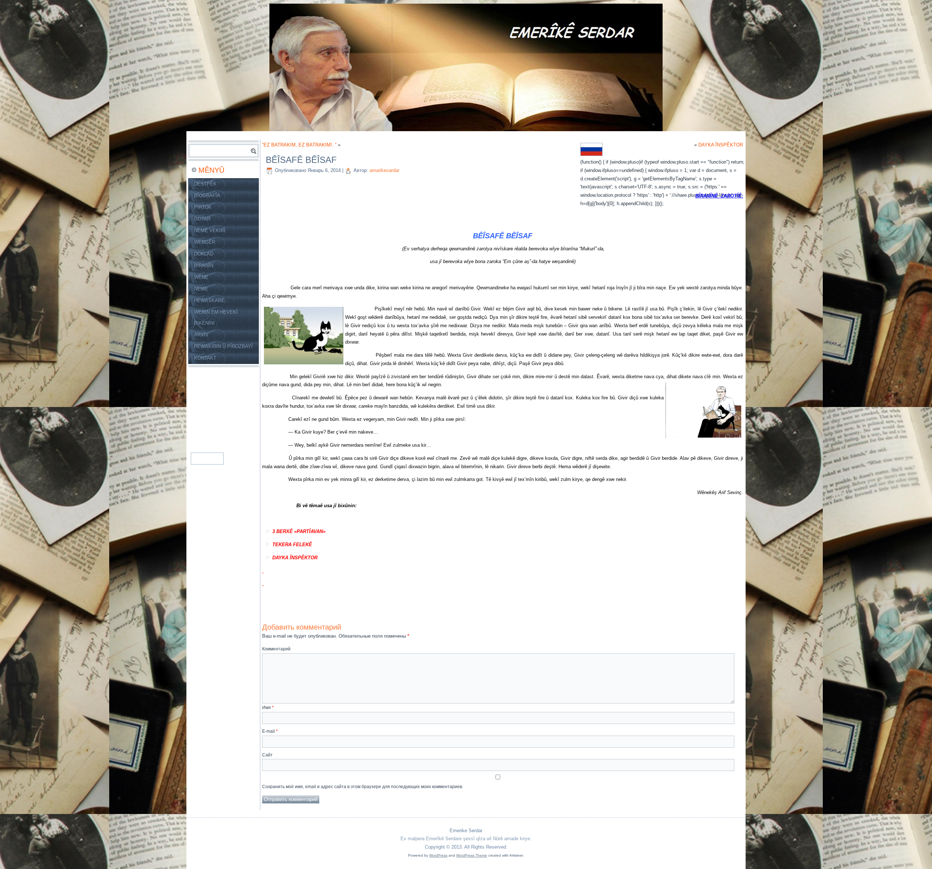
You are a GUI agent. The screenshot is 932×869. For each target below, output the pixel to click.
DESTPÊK (205, 184)
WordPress (438, 855)
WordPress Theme (471, 855)
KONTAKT (205, 358)
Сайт (267, 755)
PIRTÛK (203, 207)
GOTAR (202, 219)
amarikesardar (384, 170)
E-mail (270, 731)
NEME (201, 288)
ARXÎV (201, 334)
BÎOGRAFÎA (207, 195)
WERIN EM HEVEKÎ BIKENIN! (216, 317)
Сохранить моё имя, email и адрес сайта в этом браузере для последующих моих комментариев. (362, 786)
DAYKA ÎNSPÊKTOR (720, 145)
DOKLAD (203, 254)
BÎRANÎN (203, 265)
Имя (268, 707)
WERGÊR (204, 242)
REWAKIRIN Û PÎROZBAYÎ (223, 346)
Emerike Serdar (466, 830)
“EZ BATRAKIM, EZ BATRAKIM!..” (299, 145)
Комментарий (276, 648)
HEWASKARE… (211, 300)
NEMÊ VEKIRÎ (209, 230)
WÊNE (201, 277)
